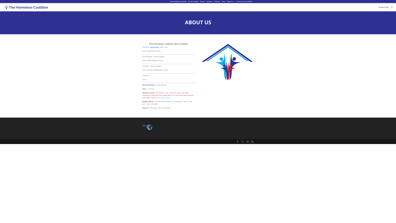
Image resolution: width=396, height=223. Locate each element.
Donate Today (384, 7)
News (223, 1)
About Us (230, 1)
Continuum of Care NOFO (244, 1)
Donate (202, 1)
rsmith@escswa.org (164, 98)
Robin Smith (154, 47)
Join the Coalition (193, 1)
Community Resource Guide (178, 1)
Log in (144, 125)
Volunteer (217, 1)
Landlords (209, 1)
